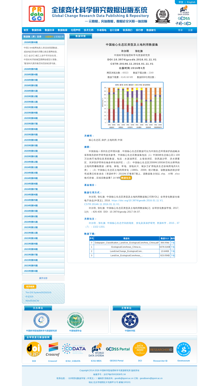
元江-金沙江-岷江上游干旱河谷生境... (40, 55)
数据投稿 (36, 30)
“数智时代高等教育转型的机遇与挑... (40, 63)
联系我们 (127, 30)
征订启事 (114, 30)
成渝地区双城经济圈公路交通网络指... (41, 51)
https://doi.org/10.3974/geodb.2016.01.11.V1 (137, 200)
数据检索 (62, 30)
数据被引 (151, 30)
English (191, 2)
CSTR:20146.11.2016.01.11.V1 (101, 204)
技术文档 (88, 30)
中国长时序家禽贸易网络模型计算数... (41, 59)
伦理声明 (75, 30)
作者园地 (101, 30)
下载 (173, 243)
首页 (26, 30)
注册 (190, 30)
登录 (180, 30)
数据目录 (49, 30)
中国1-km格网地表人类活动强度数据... (41, 48)
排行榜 (139, 30)
